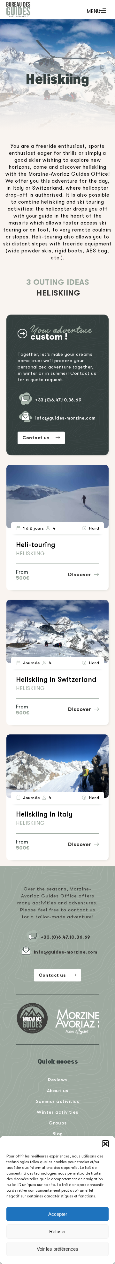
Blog (57, 1133)
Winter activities (57, 1112)
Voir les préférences (57, 1249)
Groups (58, 1122)
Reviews (57, 1079)
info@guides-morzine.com (65, 417)
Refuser (57, 1231)
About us (57, 1090)
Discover (80, 574)
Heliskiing (30, 554)
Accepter (57, 1214)
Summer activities (58, 1101)
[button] (105, 1144)
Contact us (36, 437)
